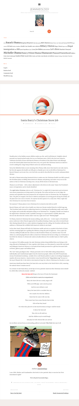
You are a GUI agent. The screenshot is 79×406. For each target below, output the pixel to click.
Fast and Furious (63, 43)
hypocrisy (65, 46)
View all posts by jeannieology (39, 378)
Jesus (33, 49)
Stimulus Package (58, 56)
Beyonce (30, 43)
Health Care (24, 46)
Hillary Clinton (47, 46)
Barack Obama (13, 42)
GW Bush (9, 46)
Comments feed (8, 73)
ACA (5, 43)
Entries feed (7, 70)
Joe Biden (39, 49)
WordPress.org (8, 76)
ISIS (18, 49)
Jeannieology (39, 9)
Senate (39, 384)
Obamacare (46, 53)
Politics (73, 53)
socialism (51, 56)
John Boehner (46, 49)
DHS (57, 43)
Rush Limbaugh (11, 56)
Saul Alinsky (44, 56)
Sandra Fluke (20, 56)
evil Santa (37, 382)
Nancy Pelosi (28, 53)
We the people (54, 215)
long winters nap (55, 258)
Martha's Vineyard (65, 49)
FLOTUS (70, 43)
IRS (15, 49)
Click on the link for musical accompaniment (39, 277)
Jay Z (30, 49)
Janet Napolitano (24, 49)
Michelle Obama (12, 52)
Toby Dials (49, 323)
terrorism (65, 56)
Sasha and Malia (36, 56)
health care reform (34, 46)
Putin (5, 56)
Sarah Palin (28, 56)
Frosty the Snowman (47, 382)
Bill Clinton (45, 43)
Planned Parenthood (61, 53)
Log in (5, 68)
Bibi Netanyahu (37, 43)
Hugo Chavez (58, 46)
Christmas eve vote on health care (23, 382)
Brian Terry (53, 43)
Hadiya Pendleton (16, 46)
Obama (37, 53)
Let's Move (54, 49)
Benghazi (24, 43)
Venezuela (9, 58)
